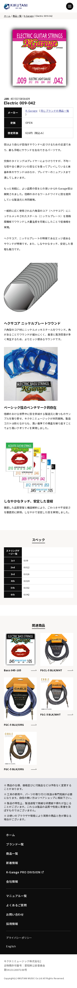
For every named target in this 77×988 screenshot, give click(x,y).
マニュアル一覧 (16, 896)
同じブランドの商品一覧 (55, 111)
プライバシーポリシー (19, 937)
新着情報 (12, 863)
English (11, 946)
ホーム (7, 15)
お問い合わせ (15, 914)
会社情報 (12, 881)
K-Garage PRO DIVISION (23, 872)
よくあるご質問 (16, 905)
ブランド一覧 (15, 844)
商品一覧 (17, 15)
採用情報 (12, 924)
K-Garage (28, 15)
